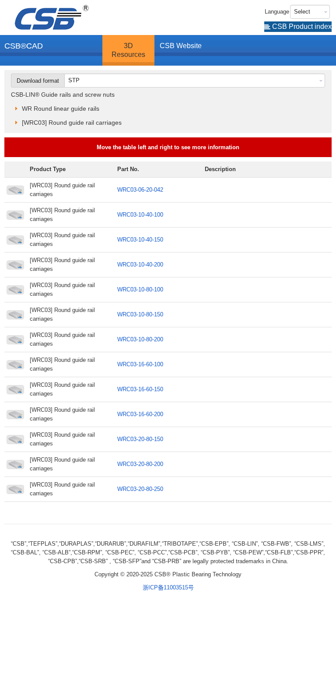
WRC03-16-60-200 (140, 414)
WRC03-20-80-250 (140, 489)
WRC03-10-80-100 (140, 289)
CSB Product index (301, 26)
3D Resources (128, 50)
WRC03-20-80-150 (140, 439)
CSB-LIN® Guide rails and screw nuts (63, 94)
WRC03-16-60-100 (140, 364)
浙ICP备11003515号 (168, 587)
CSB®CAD (23, 46)
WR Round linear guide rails (60, 108)
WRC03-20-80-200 (140, 464)
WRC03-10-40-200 (140, 264)
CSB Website (181, 45)
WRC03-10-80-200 (140, 339)
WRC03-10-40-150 (140, 239)
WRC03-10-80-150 (140, 314)
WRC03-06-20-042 (140, 189)
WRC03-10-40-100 (140, 214)
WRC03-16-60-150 (140, 389)
